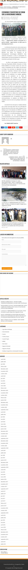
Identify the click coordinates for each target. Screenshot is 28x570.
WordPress (11, 564)
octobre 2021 (4, 436)
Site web (4, 249)
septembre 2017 (4, 488)
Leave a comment (6, 19)
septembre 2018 (4, 467)
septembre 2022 (4, 409)
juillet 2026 (3, 361)
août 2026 (3, 359)
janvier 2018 (3, 479)
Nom (3, 239)
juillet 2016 (3, 517)
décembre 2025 (4, 368)
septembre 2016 (4, 512)
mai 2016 (3, 522)
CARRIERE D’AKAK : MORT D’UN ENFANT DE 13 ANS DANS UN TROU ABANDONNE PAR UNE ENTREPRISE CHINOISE (17, 158)
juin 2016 (3, 520)
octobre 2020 (4, 445)
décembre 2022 (4, 402)
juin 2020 (3, 455)
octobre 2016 (4, 510)
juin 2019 (3, 457)
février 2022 (3, 426)
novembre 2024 (4, 392)
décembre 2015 (4, 532)
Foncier (11, 18)
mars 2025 (3, 385)
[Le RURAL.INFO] (14, 0)
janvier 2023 (3, 400)
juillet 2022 (3, 414)
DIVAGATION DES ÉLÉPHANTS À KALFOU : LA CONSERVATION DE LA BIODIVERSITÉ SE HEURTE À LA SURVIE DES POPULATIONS (14, 224)
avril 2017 (3, 500)
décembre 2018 (4, 462)
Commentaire (5, 254)
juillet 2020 (3, 452)
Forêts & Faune (5, 336)
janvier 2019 (3, 460)
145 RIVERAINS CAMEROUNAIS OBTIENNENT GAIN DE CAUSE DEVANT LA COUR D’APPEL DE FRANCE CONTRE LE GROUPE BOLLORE (11, 151)
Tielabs (22, 564)
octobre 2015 (4, 536)
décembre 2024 (4, 390)
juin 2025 (3, 378)
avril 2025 (3, 383)
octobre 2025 (4, 373)
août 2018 (3, 469)
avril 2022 (3, 421)
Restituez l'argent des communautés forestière (12, 351)
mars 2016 (3, 527)
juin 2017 (3, 496)
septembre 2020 (4, 448)
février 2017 (3, 503)
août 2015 (3, 541)
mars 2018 (3, 476)
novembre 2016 (4, 508)
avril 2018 (3, 474)
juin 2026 (3, 364)
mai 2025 (3, 380)
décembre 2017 (4, 481)
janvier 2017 (3, 505)
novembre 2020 (4, 443)
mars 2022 (3, 424)
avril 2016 (3, 524)
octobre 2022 (4, 407)
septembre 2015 (4, 539)
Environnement (7, 6)
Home (1, 6)
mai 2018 (3, 472)
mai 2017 (3, 498)
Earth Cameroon (6, 16)
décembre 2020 (4, 440)
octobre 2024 (4, 395)
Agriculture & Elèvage (7, 329)
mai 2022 (3, 419)
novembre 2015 (4, 534)
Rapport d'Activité (6, 346)
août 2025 (3, 376)
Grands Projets (5, 339)
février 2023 (3, 397)
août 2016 (3, 515)
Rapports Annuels (6, 348)
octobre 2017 (4, 486)
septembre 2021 (4, 438)
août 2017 (3, 491)
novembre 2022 (4, 404)
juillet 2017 (3, 493)
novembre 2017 (4, 484)
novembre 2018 (4, 464)
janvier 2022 (3, 428)
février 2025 (3, 388)
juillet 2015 (3, 544)
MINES (3, 341)
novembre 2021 (4, 433)
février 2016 (3, 529)
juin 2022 (3, 416)
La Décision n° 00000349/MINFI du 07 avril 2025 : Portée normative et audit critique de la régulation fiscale (14, 204)
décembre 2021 (4, 431)
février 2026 (3, 366)
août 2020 (3, 450)
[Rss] (14, 566)
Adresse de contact (6, 244)
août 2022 (3, 412)
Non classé (15, 18)
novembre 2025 (4, 371)
